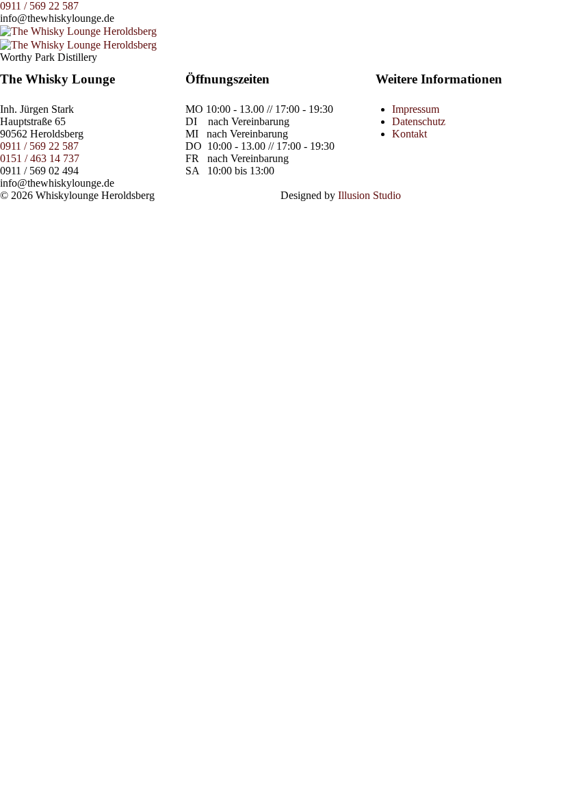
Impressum (415, 109)
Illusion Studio (369, 195)
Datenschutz (418, 121)
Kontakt (409, 134)
